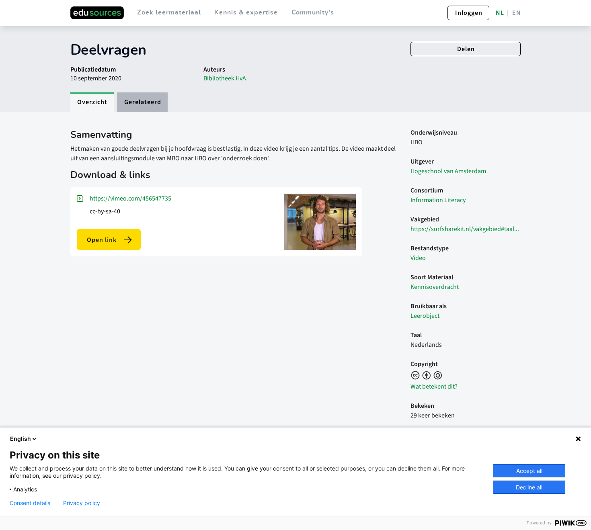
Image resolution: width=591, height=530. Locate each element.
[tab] (92, 102)
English (20, 438)
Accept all (529, 470)
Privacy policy (81, 503)
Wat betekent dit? (434, 386)
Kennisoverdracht (434, 286)
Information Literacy (438, 200)
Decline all (529, 487)
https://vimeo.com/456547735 (130, 198)
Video (418, 258)
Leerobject (424, 315)
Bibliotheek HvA (224, 78)
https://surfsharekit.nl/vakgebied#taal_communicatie (465, 229)
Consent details (30, 503)
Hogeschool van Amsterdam (448, 171)
